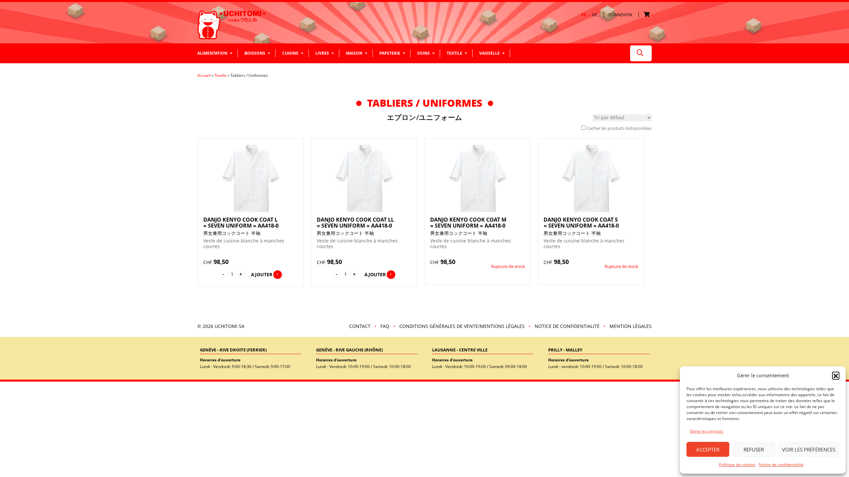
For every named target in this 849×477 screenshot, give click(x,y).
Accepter (707, 449)
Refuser (754, 449)
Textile (454, 53)
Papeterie (389, 53)
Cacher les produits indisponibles (619, 128)
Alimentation (212, 53)
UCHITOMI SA (229, 326)
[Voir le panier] (648, 15)
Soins (423, 53)
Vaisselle (489, 53)
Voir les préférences (808, 449)
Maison (354, 53)
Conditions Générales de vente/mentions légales (462, 326)
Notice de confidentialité (781, 464)
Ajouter (261, 274)
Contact (359, 326)
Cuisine (290, 53)
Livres (322, 53)
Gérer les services (706, 431)
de (594, 15)
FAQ (384, 326)
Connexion (620, 15)
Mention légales (631, 326)
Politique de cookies (737, 464)
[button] (835, 375)
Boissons (254, 53)
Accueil (204, 75)
